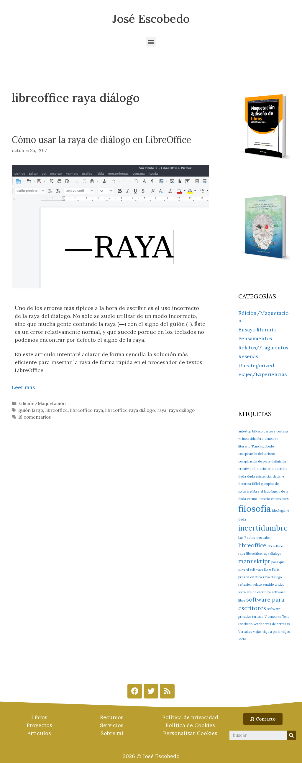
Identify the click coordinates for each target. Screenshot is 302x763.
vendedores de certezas (272, 624)
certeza (269, 431)
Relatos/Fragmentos (263, 347)
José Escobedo (151, 18)
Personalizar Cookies (190, 733)
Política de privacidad (190, 717)
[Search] (291, 735)
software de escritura (254, 592)
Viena (242, 639)
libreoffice (56, 410)
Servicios (112, 725)
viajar (257, 632)
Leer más (23, 387)
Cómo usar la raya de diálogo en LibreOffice (101, 139)
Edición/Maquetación (42, 403)
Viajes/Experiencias (262, 374)
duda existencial (259, 476)
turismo (257, 617)
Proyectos (39, 725)
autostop (244, 431)
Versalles (245, 632)
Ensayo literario (257, 329)
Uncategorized (256, 365)
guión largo (30, 410)
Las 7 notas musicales (254, 538)
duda (242, 476)
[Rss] (167, 691)
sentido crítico (273, 584)
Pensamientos (255, 338)
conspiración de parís (254, 461)
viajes (285, 632)
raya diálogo (182, 410)
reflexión (245, 584)
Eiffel (256, 484)
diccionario (265, 469)
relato (257, 584)
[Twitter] (151, 691)
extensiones (279, 499)
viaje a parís (271, 632)
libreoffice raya (86, 410)
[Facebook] (134, 691)
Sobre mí (112, 733)
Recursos (112, 717)
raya (161, 410)
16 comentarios (34, 417)
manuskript (254, 561)
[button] (151, 42)
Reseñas (248, 356)
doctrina (281, 469)
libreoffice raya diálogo (130, 410)
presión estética (250, 577)
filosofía (254, 508)
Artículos (39, 733)
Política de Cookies (190, 725)
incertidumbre (263, 528)
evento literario (258, 499)
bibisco (257, 431)
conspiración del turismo (256, 454)
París (275, 569)
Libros (39, 717)
